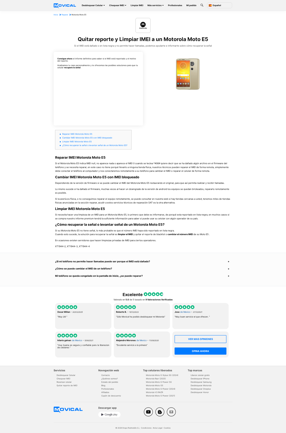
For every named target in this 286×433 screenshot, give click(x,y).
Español (216, 5)
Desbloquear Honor (200, 392)
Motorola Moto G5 (154, 385)
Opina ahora (200, 351)
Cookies (167, 428)
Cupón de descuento (111, 395)
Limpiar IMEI (137, 5)
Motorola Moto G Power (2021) (160, 395)
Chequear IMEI (116, 5)
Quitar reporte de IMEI (67, 385)
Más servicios (154, 5)
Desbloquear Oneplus (201, 389)
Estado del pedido (109, 382)
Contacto (105, 375)
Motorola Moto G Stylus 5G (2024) (162, 375)
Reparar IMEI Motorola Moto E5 (77, 134)
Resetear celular (64, 382)
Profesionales (175, 5)
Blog (103, 385)
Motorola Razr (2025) (156, 378)
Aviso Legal (157, 428)
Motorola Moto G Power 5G (159, 382)
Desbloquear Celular (92, 5)
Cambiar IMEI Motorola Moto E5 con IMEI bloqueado (87, 138)
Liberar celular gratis (200, 375)
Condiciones (146, 428)
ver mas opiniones (200, 339)
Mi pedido (191, 5)
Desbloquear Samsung (201, 382)
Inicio (56, 15)
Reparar (65, 15)
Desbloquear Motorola (201, 385)
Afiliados (105, 392)
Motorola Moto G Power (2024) (160, 389)
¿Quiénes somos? (109, 378)
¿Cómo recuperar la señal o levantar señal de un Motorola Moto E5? (94, 145)
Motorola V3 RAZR (154, 392)
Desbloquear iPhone (200, 378)
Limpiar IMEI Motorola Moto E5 (77, 141)
